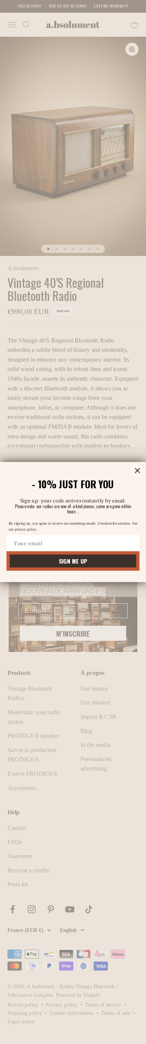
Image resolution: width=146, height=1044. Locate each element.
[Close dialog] (137, 470)
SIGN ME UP (73, 561)
